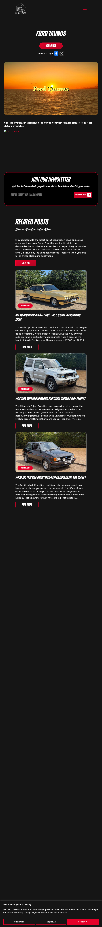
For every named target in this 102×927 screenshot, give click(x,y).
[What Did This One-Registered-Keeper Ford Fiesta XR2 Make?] (51, 452)
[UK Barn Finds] (20, 8)
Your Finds (51, 45)
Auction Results (25, 306)
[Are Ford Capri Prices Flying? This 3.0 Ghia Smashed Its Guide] (51, 290)
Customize (19, 921)
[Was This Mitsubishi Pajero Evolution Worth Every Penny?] (51, 373)
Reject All (51, 921)
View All (26, 263)
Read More (27, 347)
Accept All (83, 921)
